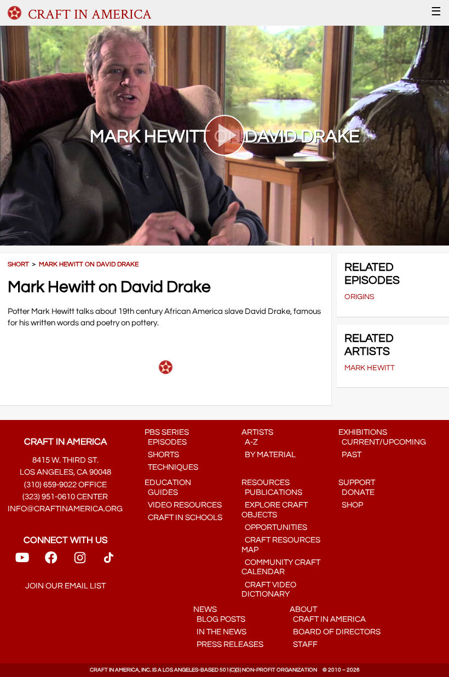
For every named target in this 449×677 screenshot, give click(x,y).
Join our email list (65, 586)
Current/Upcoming (382, 442)
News (205, 609)
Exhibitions (362, 432)
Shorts (162, 455)
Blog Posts (219, 619)
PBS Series (167, 432)
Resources (265, 482)
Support (356, 482)
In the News (219, 632)
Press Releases (228, 644)
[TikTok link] (109, 561)
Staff (304, 644)
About (303, 609)
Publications (271, 492)
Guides (161, 492)
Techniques (171, 467)
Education (168, 482)
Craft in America (328, 619)
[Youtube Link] (22, 561)
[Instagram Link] (80, 561)
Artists (257, 432)
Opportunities (274, 527)
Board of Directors (335, 632)
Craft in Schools (183, 517)
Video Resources (183, 505)
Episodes (166, 442)
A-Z (249, 442)
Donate (356, 492)
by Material (268, 455)
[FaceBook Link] (51, 561)
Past (349, 455)
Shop (350, 505)
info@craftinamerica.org (65, 509)
